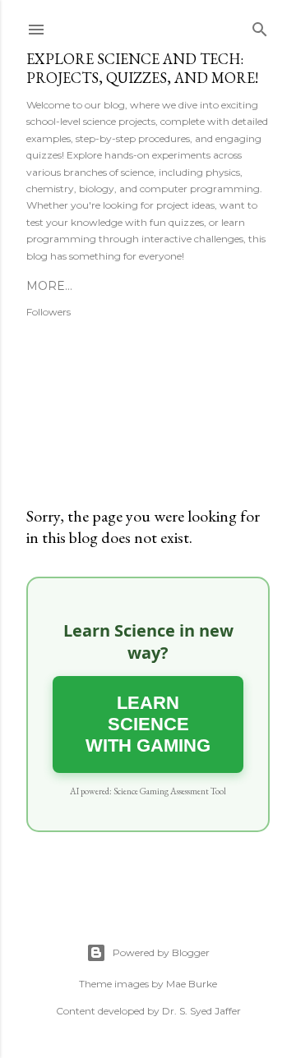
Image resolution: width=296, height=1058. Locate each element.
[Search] (260, 26)
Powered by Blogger (161, 952)
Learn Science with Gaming (148, 724)
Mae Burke (191, 984)
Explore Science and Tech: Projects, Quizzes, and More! (142, 68)
